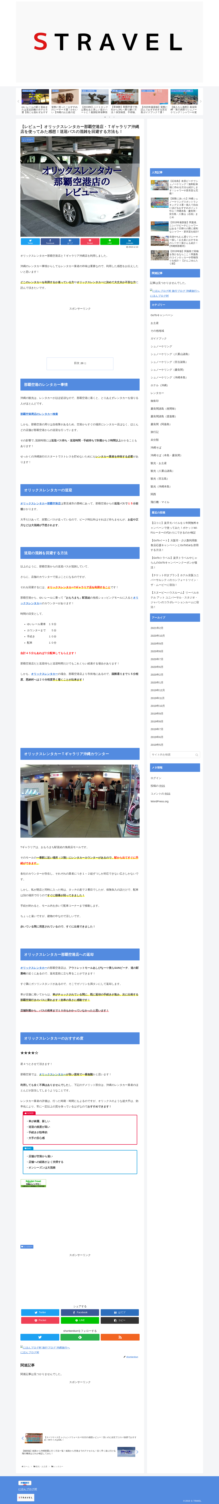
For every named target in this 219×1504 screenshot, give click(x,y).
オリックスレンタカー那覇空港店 (40, 503)
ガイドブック (159, 338)
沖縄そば (156, 447)
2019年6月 (157, 737)
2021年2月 (157, 628)
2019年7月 (157, 729)
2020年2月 (157, 674)
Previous (18, 101)
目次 (76, 363)
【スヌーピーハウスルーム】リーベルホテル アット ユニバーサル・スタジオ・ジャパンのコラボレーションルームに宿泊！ (175, 600)
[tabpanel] (35, 101)
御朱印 (155, 400)
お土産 (155, 323)
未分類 (155, 439)
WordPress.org (159, 801)
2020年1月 (157, 682)
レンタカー (28, 1247)
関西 (153, 494)
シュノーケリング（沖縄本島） (169, 377)
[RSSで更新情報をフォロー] (120, 1337)
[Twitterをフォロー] (39, 1337)
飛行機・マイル (160, 502)
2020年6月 (157, 666)
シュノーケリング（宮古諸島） (169, 362)
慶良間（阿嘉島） (161, 424)
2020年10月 (158, 635)
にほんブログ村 (29, 1352)
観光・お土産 (159, 463)
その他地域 (157, 330)
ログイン (156, 778)
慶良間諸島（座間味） (164, 408)
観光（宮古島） (160, 478)
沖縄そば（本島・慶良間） (167, 455)
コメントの (160, 793)
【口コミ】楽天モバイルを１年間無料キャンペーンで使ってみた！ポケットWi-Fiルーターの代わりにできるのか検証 (175, 527)
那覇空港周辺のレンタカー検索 (39, 414)
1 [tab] (105, 117)
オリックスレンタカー (33, 967)
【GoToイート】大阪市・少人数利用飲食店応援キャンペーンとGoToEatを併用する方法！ (175, 545)
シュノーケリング (161, 346)
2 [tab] (109, 117)
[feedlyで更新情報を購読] (79, 1337)
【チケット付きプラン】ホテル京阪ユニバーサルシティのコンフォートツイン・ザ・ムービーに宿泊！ (175, 580)
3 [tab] (113, 117)
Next (200, 101)
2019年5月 (157, 744)
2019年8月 (157, 721)
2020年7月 (157, 659)
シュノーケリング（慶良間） (168, 369)
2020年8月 (157, 651)
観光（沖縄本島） (161, 486)
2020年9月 (157, 643)
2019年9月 (157, 713)
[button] (197, 755)
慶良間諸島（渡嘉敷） (164, 416)
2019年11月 (158, 698)
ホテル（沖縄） (160, 385)
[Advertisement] (80, 332)
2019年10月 (158, 705)
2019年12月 (158, 690)
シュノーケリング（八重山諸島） (171, 354)
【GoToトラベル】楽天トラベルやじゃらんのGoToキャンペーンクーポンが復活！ (174, 562)
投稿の (158, 785)
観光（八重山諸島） (163, 470)
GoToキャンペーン (162, 315)
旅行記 (155, 431)
